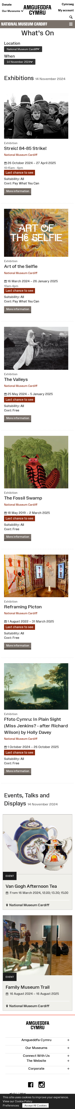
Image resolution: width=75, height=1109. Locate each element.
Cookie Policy (23, 1101)
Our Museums (11, 10)
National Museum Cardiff (24, 24)
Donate (7, 4)
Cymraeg (68, 4)
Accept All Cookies (35, 1105)
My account (66, 10)
